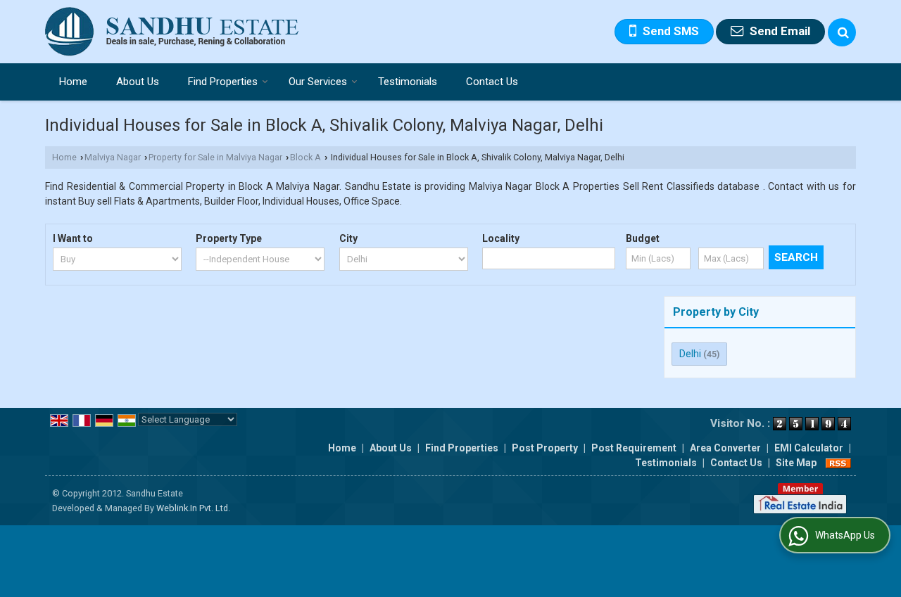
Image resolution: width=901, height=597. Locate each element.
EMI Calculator (808, 448)
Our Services (318, 81)
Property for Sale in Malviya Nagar (215, 157)
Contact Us (492, 81)
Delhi (690, 353)
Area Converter (725, 448)
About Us (137, 81)
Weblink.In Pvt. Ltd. (193, 508)
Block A (305, 157)
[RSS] (838, 462)
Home (73, 81)
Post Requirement (633, 448)
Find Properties (223, 81)
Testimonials (407, 81)
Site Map (796, 462)
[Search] (842, 32)
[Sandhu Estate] (172, 31)
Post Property (545, 448)
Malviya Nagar (112, 157)
